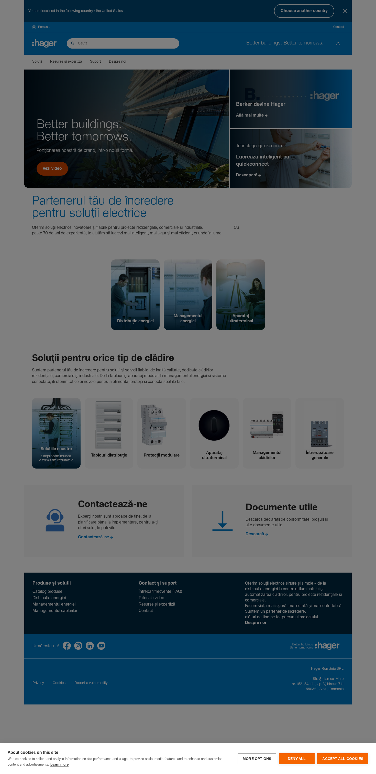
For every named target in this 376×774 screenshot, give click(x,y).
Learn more (59, 764)
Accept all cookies (342, 759)
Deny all (297, 759)
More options (257, 759)
